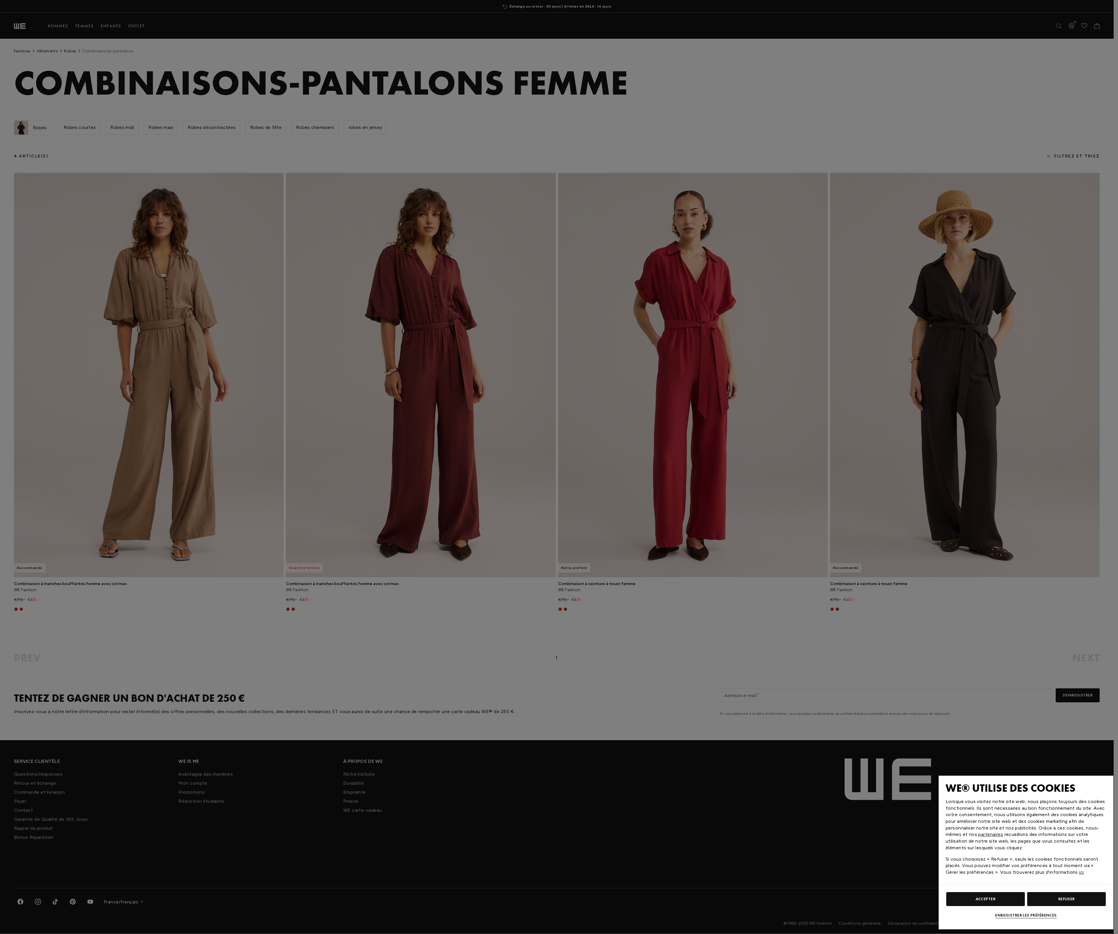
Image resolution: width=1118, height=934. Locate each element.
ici (1081, 872)
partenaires (990, 834)
